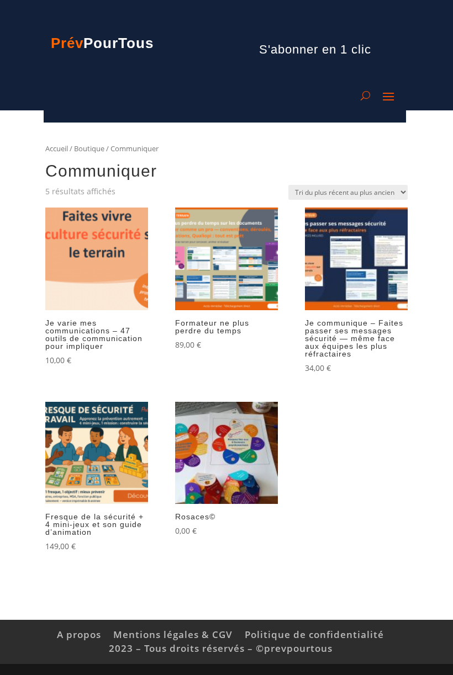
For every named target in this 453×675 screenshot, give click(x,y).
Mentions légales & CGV (173, 634)
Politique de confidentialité (314, 634)
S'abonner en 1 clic (315, 49)
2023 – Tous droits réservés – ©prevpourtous (221, 648)
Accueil (56, 148)
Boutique (89, 148)
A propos (79, 634)
